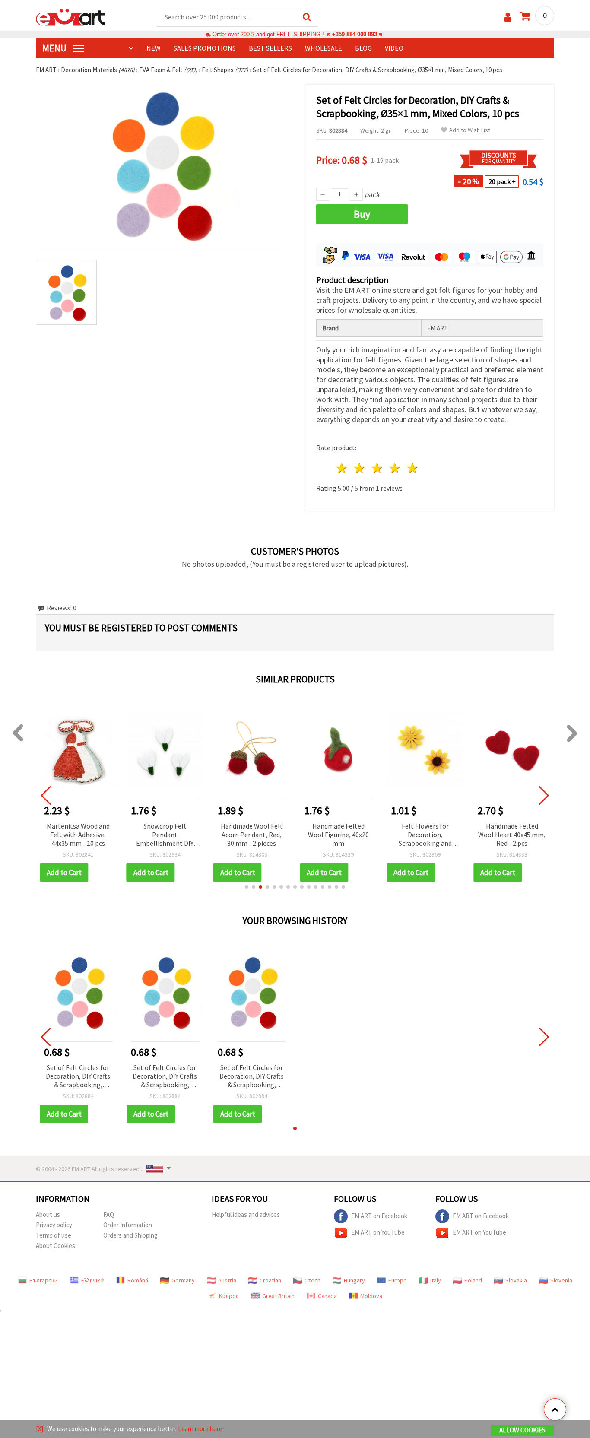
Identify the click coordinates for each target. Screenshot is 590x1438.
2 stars (360, 468)
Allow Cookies (522, 1430)
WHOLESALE (323, 48)
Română (137, 1280)
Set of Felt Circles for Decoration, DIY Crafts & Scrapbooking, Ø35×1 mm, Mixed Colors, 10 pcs (78, 1076)
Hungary (354, 1280)
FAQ (108, 1214)
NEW (153, 48)
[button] (246, 887)
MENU (55, 48)
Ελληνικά (92, 1280)
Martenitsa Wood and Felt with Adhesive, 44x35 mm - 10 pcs (78, 835)
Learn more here (200, 1429)
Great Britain (278, 1296)
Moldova (371, 1296)
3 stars (378, 468)
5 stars (413, 468)
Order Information (127, 1225)
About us (48, 1214)
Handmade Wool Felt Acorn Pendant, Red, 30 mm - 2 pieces (252, 835)
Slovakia (516, 1280)
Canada (327, 1296)
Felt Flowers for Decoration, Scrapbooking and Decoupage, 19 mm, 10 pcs (425, 835)
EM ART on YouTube (378, 1232)
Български (43, 1280)
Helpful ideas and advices (246, 1214)
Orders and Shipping (130, 1235)
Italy (435, 1280)
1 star (342, 468)
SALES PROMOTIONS (205, 48)
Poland (473, 1280)
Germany (183, 1280)
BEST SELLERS (270, 48)
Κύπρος (229, 1296)
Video (394, 48)
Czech (312, 1280)
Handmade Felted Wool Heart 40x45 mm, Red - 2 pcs (512, 835)
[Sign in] (507, 17)
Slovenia (561, 1280)
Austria (227, 1280)
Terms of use (53, 1235)
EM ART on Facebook (379, 1216)
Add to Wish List (469, 130)
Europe (397, 1280)
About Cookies (55, 1245)
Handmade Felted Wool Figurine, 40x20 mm (338, 835)
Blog (363, 48)
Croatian (270, 1280)
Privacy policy (54, 1225)
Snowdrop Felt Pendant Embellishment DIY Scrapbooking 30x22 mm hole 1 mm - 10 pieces (164, 835)
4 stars (395, 468)
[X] (39, 1429)
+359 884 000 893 (354, 34)
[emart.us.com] (70, 16)
